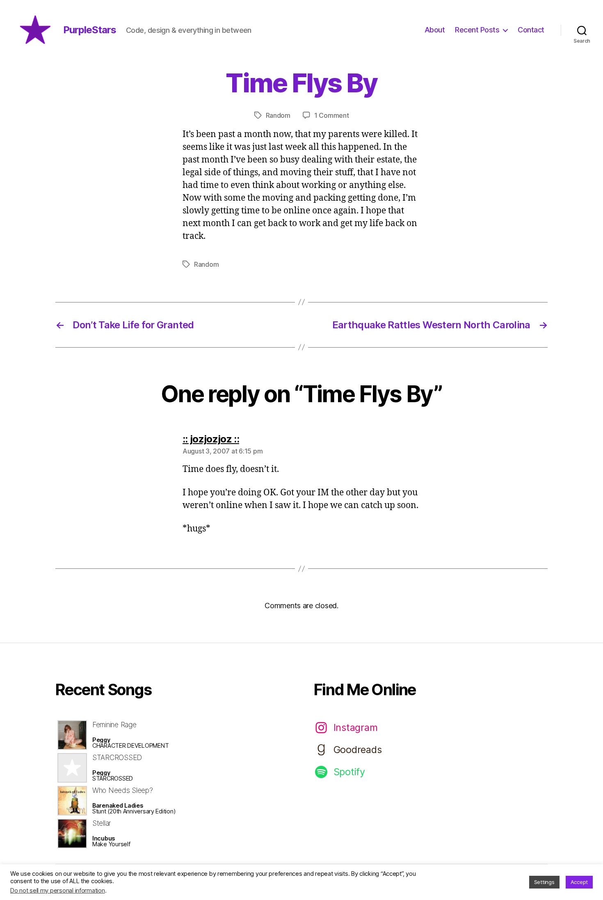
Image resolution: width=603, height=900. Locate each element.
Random (278, 115)
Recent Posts (477, 29)
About (435, 29)
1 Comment (331, 115)
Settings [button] (544, 882)
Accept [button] (579, 882)
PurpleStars (89, 30)
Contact (531, 29)
